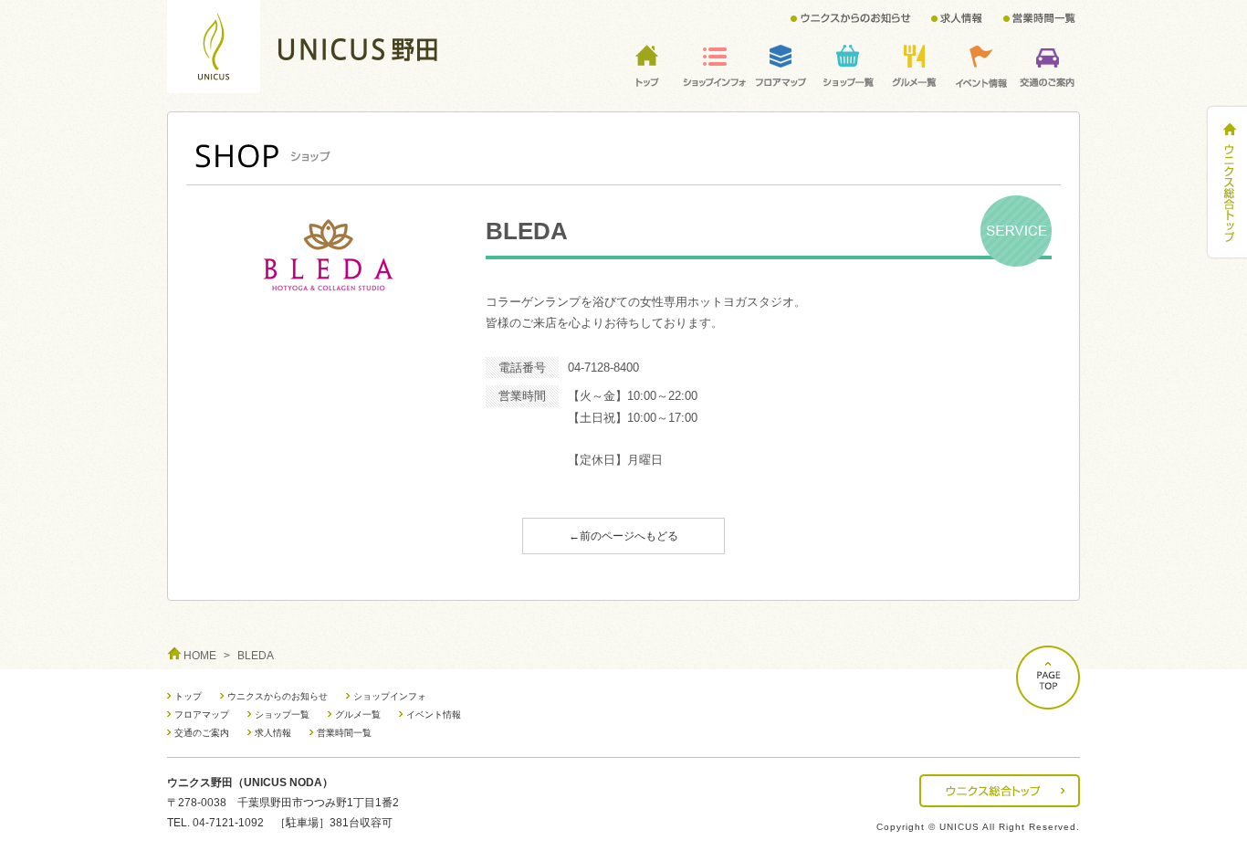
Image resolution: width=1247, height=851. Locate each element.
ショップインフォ (389, 696)
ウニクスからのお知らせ (277, 696)
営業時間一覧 (344, 733)
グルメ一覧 (358, 714)
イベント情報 (433, 714)
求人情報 (273, 733)
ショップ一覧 (282, 714)
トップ (188, 696)
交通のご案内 (201, 733)
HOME (199, 655)
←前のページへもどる (623, 536)
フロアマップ (201, 714)
